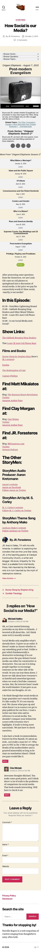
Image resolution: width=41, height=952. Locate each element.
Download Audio (26, 126)
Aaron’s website (10, 484)
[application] (20, 106)
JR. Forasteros (14, 36)
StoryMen (20, 20)
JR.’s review (8, 359)
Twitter (5, 397)
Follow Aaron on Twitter (14, 490)
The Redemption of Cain (14, 370)
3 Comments (22, 40)
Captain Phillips (10, 376)
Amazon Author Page (12, 400)
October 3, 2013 (31, 36)
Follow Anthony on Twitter (15, 531)
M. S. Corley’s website (12, 507)
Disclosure (7, 898)
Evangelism (30, 122)
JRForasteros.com (16, 444)
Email (5, 856)
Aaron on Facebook (11, 487)
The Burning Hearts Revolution (23, 394)
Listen (20, 167)
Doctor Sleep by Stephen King (16, 356)
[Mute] (31, 106)
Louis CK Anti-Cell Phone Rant (21, 343)
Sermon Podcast (10, 449)
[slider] (36, 106)
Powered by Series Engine (20, 271)
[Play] (3, 106)
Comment (7, 822)
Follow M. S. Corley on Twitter (16, 510)
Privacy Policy (9, 895)
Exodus (5, 365)
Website (5, 866)
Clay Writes (13, 419)
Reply (5, 761)
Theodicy (8, 124)
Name (5, 845)
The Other (22, 122)
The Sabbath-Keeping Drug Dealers (19, 338)
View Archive (8, 578)
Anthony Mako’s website (14, 528)
